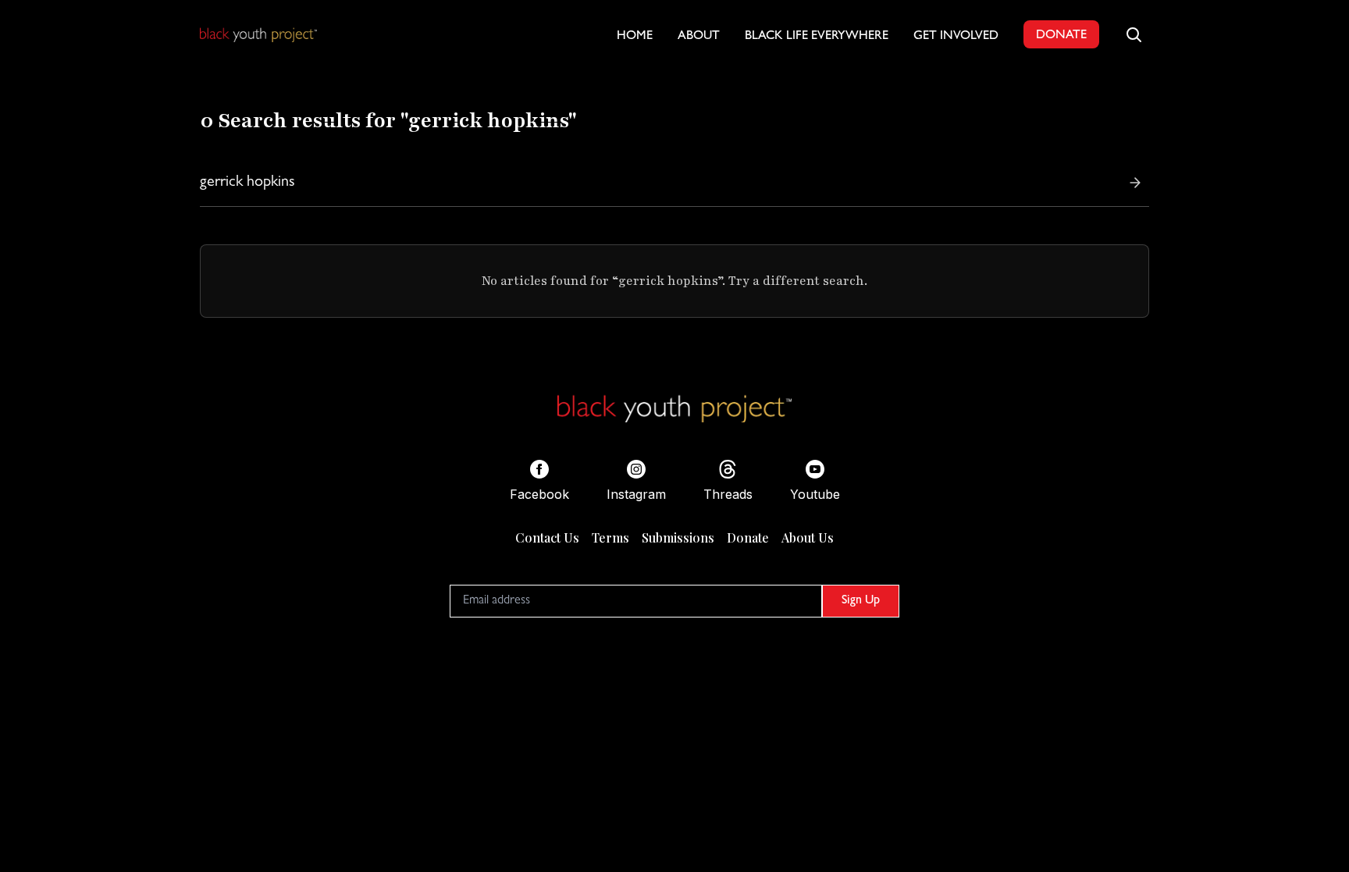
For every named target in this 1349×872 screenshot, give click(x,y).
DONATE (1061, 36)
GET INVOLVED (955, 36)
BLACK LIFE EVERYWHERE (816, 36)
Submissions (678, 537)
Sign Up (861, 601)
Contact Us (547, 537)
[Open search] (1133, 34)
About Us (807, 537)
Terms (610, 537)
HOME (635, 36)
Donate (748, 537)
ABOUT (699, 36)
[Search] (1135, 182)
